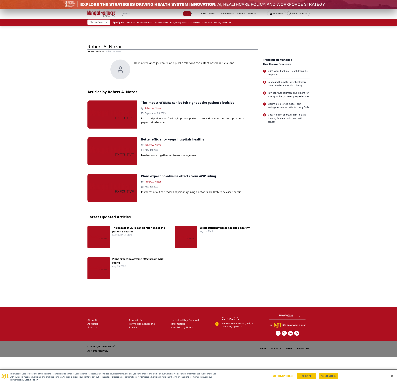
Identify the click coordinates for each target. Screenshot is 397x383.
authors (100, 51)
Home (90, 51)
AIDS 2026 (130, 22)
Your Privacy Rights (182, 327)
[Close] (392, 375)
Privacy (133, 327)
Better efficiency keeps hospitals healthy (224, 227)
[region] (198, 376)
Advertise (92, 323)
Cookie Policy (31, 379)
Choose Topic (97, 22)
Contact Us (135, 320)
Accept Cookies (328, 375)
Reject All (306, 375)
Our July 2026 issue (222, 22)
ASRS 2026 (207, 22)
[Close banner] (393, 4)
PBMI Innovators (144, 22)
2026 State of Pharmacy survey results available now (177, 22)
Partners (241, 13)
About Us (92, 320)
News (204, 13)
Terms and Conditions (142, 323)
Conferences (227, 13)
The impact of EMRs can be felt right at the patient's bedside (138, 229)
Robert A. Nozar (153, 108)
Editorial (92, 327)
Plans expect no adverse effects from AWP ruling (137, 260)
